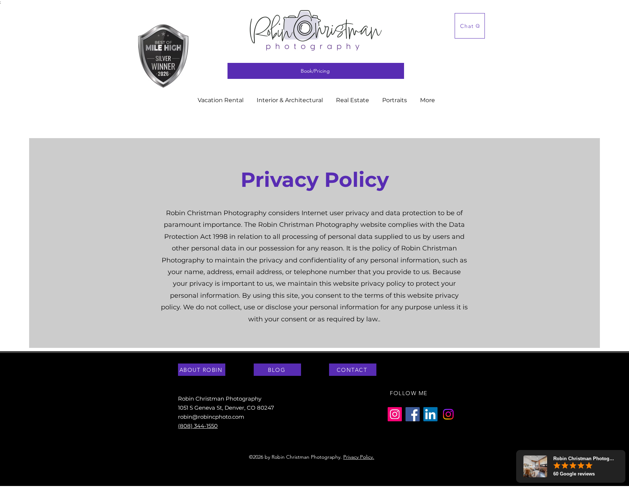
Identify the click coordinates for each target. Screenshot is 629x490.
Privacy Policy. (358, 457)
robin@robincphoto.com (211, 416)
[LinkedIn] (430, 414)
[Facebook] (413, 414)
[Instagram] (395, 414)
